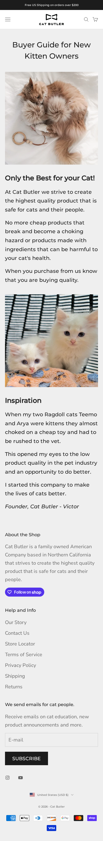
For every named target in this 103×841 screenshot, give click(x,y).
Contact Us (17, 633)
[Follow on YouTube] (20, 777)
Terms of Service (23, 654)
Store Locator (20, 643)
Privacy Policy (20, 665)
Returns (13, 686)
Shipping (15, 676)
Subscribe (26, 758)
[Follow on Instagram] (7, 777)
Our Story (15, 622)
